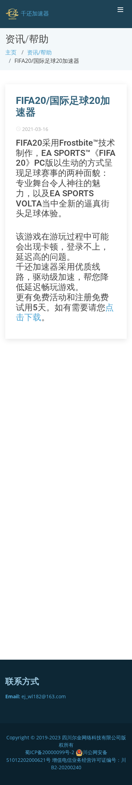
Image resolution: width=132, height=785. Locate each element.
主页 (11, 52)
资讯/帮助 (39, 52)
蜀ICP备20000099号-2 (50, 752)
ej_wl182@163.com (35, 696)
